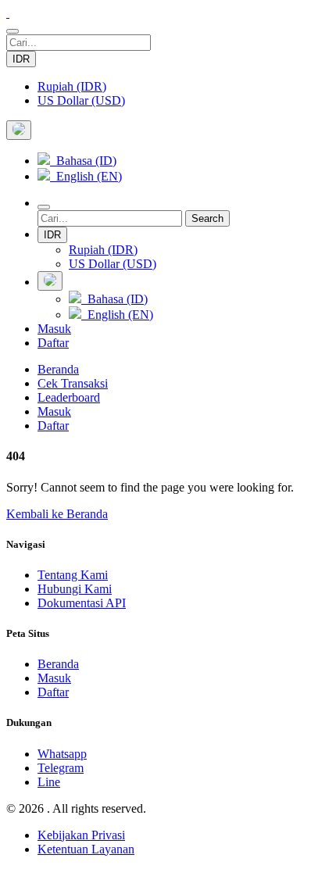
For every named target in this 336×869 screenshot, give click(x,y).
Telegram (61, 767)
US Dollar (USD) (81, 100)
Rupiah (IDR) (72, 86)
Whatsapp (62, 753)
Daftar (53, 342)
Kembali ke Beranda (57, 513)
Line (49, 782)
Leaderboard (69, 397)
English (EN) (86, 176)
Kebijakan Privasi (81, 835)
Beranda (58, 369)
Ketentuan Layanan (86, 849)
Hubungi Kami (75, 588)
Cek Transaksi (73, 383)
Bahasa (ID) (83, 160)
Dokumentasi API (82, 603)
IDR (21, 59)
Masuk (54, 328)
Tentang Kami (73, 574)
